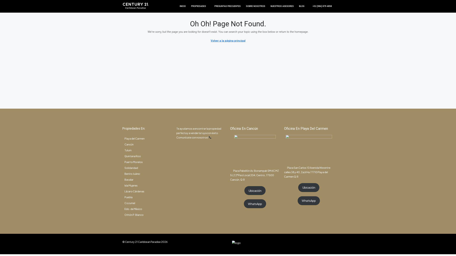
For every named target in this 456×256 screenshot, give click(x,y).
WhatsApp (255, 204)
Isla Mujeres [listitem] (131, 185)
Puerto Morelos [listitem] (134, 162)
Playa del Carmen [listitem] (135, 138)
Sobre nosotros (255, 6)
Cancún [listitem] (129, 144)
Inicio (183, 6)
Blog (301, 6)
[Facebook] (312, 244)
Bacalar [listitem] (129, 179)
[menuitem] (320, 6)
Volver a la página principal (228, 40)
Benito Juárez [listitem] (132, 173)
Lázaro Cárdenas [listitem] (134, 191)
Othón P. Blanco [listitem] (134, 214)
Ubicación (254, 190)
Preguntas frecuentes (227, 6)
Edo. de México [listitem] (133, 208)
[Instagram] (318, 244)
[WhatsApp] (324, 244)
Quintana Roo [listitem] (133, 156)
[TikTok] (330, 244)
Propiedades (198, 6)
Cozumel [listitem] (130, 203)
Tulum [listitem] (128, 150)
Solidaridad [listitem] (131, 167)
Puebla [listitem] (129, 197)
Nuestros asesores (282, 6)
